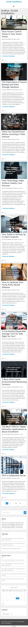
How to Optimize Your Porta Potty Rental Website (12, 285)
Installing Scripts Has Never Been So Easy (11, 548)
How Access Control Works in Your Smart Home (12, 34)
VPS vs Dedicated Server (14, 475)
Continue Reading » (8, 56)
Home (4, 60)
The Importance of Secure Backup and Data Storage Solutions (14, 84)
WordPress (8, 623)
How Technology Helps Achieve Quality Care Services (13, 183)
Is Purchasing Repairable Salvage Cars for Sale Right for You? (14, 334)
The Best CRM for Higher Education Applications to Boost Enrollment (14, 429)
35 (16, 503)
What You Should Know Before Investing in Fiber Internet (13, 134)
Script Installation (7, 39)
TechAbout (22, 621)
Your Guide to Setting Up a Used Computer (14, 235)
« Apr (3, 604)
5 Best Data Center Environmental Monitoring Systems (14, 382)
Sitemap (14, 626)
